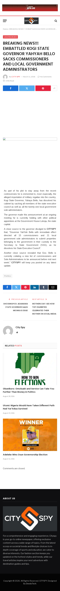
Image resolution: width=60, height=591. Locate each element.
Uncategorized (10, 37)
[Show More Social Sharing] (54, 88)
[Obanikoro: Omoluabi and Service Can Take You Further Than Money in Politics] (30, 369)
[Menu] (5, 21)
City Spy (16, 77)
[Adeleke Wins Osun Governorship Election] (30, 435)
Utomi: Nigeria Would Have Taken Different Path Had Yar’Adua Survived (28, 407)
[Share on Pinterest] (43, 88)
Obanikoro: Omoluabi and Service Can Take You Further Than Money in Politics (28, 390)
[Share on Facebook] (10, 88)
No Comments (46, 77)
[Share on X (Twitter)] (27, 88)
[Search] (55, 21)
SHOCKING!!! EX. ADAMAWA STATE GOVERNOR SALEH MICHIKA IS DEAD (15, 307)
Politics (7, 276)
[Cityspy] (31, 21)
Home (5, 29)
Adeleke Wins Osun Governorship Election (25, 455)
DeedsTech (31, 583)
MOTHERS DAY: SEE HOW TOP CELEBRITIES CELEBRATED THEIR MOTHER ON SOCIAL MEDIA (44, 309)
